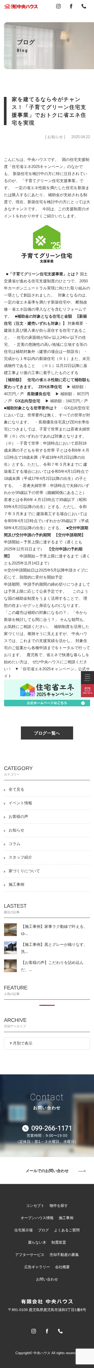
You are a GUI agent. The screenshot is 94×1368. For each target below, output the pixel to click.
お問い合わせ (47, 1279)
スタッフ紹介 (20, 857)
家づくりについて (24, 871)
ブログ (43, 1230)
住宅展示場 (23, 1230)
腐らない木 (37, 1242)
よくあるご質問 (67, 1230)
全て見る (16, 789)
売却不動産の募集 (64, 1255)
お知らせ (16, 830)
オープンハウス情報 (37, 1218)
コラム (14, 844)
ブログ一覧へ (47, 733)
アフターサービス (29, 1255)
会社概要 (62, 1267)
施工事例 (16, 884)
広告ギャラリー (37, 1267)
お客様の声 (18, 816)
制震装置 (58, 1242)
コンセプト (35, 1205)
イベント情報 (20, 803)
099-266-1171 (51, 1128)
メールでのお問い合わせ (47, 1170)
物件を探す (59, 1205)
